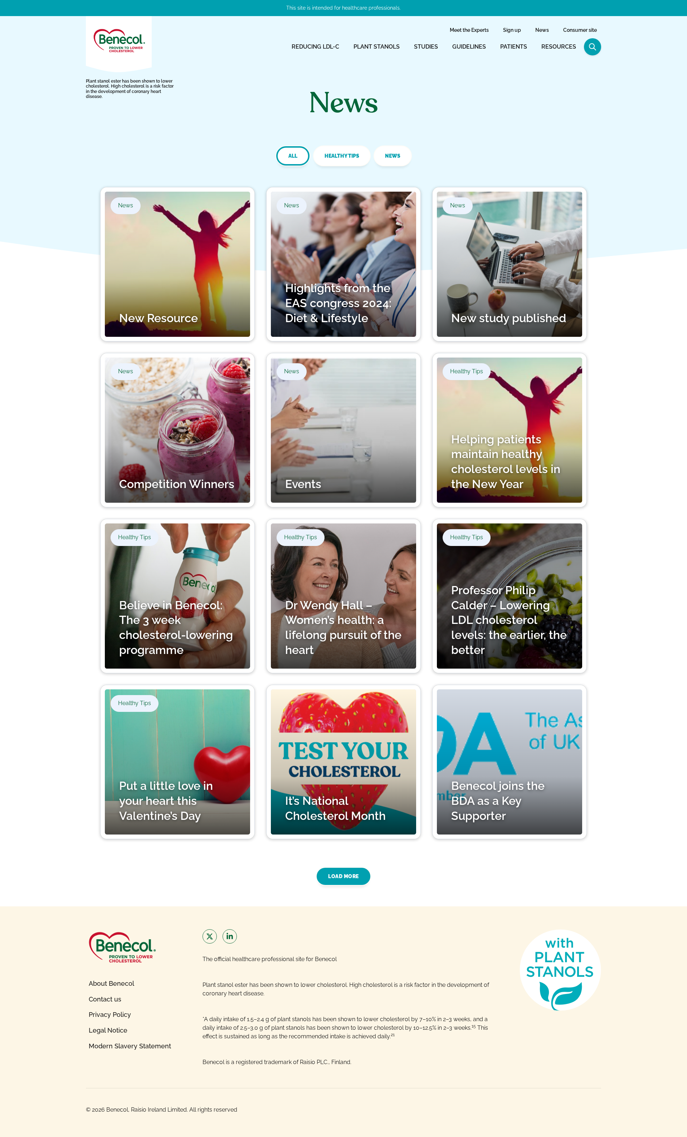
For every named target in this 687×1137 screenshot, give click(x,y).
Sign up (512, 30)
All (292, 156)
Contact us (105, 999)
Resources (558, 46)
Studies (426, 46)
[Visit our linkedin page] (230, 936)
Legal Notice (108, 1030)
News (542, 30)
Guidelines (469, 46)
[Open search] (592, 46)
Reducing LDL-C (315, 46)
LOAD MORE (343, 876)
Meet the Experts (469, 30)
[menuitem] (469, 30)
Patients (513, 46)
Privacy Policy (110, 1014)
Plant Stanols (377, 46)
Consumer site (580, 30)
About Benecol (111, 983)
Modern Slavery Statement (130, 1046)
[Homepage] (118, 40)
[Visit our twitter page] (210, 936)
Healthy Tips (342, 156)
